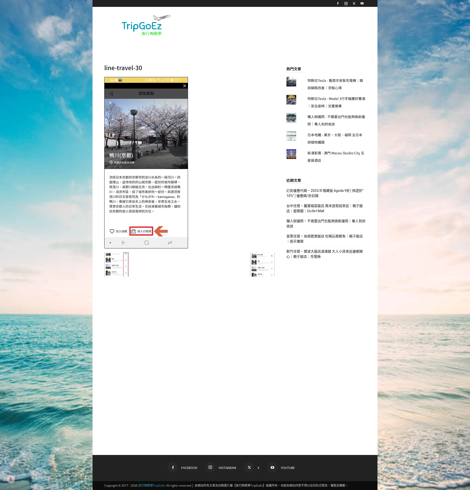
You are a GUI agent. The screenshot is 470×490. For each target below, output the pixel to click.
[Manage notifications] (11, 479)
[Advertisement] (277, 25)
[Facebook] (337, 3)
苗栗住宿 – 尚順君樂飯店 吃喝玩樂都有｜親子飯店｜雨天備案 (324, 238)
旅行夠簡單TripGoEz (151, 485)
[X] (354, 3)
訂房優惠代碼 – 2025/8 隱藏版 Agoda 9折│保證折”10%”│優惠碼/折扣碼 (325, 193)
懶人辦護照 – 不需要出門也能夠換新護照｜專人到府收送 (325, 223)
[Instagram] (346, 3)
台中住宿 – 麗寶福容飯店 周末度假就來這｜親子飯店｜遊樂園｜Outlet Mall (324, 208)
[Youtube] (362, 3)
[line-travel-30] (146, 247)
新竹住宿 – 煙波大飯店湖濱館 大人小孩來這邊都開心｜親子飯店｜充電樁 (324, 253)
